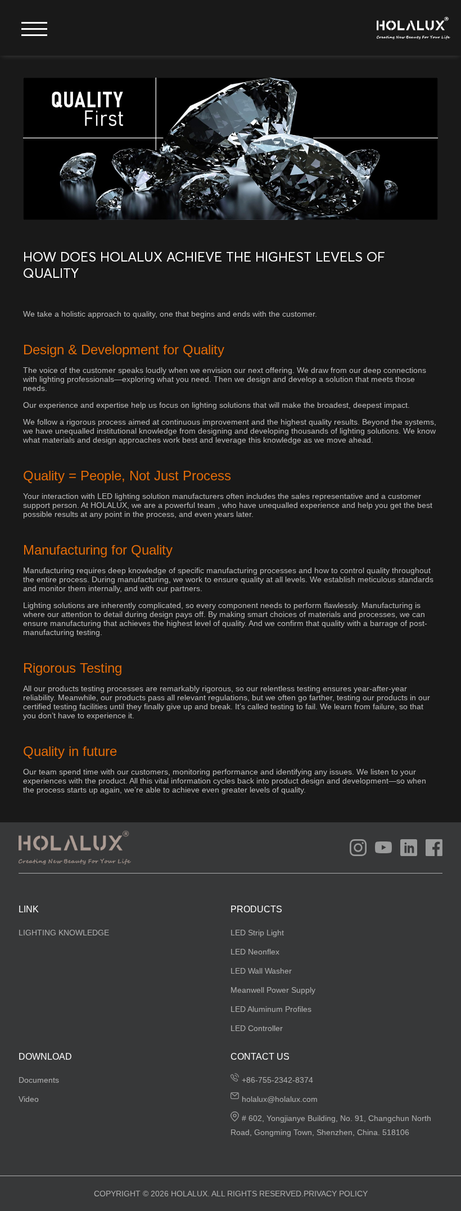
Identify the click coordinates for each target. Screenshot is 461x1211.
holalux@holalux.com (280, 1099)
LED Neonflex (255, 951)
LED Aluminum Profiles (271, 1009)
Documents (39, 1079)
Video (29, 1099)
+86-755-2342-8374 (277, 1079)
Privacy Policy (336, 1193)
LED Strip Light (257, 932)
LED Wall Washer (261, 970)
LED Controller (257, 1028)
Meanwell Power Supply (273, 989)
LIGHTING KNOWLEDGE (64, 932)
